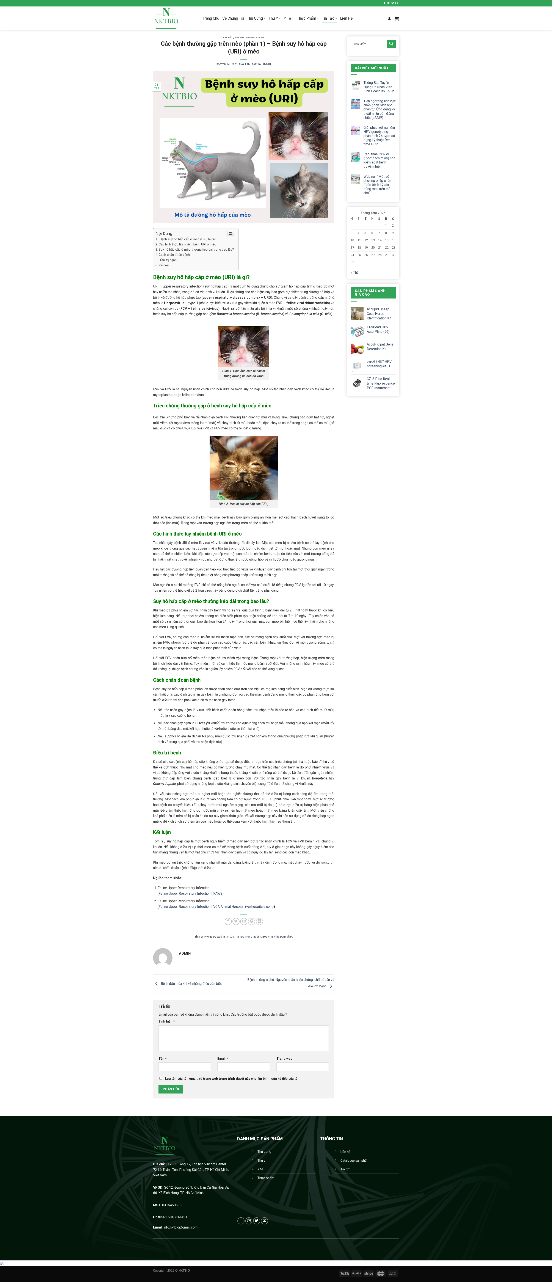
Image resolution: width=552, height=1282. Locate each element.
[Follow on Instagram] (388, 3)
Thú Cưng (255, 18)
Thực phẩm (265, 1178)
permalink (286, 936)
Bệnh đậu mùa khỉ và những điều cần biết (191, 984)
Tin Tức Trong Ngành (250, 37)
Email (222, 1058)
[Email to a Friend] (243, 921)
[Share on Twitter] (236, 921)
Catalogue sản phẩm (354, 1161)
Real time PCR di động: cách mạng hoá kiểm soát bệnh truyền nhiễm (379, 160)
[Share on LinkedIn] (259, 921)
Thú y (261, 1160)
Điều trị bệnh (168, 260)
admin (266, 64)
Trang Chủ (211, 18)
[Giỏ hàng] (397, 18)
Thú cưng (264, 1152)
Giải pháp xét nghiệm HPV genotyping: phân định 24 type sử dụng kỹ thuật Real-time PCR (379, 136)
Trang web (284, 1058)
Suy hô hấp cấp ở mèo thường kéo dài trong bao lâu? (196, 249)
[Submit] (391, 44)
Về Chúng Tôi (233, 18)
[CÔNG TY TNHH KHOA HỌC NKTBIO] (174, 18)
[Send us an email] (396, 3)
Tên (162, 1058)
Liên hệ (345, 1152)
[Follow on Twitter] (392, 3)
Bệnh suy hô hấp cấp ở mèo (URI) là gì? (187, 239)
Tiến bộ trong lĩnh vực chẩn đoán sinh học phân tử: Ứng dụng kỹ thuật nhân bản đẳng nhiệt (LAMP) (380, 109)
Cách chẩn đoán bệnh (175, 255)
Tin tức (228, 37)
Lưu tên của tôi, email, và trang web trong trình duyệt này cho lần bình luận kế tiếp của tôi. (232, 1079)
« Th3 (355, 272)
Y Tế (287, 18)
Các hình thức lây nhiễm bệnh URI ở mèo (187, 244)
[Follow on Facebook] (384, 3)
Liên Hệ (346, 18)
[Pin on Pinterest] (251, 921)
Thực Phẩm (306, 18)
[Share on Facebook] (228, 921)
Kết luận (164, 265)
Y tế (260, 1169)
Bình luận (166, 1021)
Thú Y (273, 18)
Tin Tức (328, 18)
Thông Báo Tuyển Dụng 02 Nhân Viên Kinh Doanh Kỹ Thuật (379, 87)
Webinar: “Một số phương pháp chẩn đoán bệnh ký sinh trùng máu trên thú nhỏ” (377, 184)
